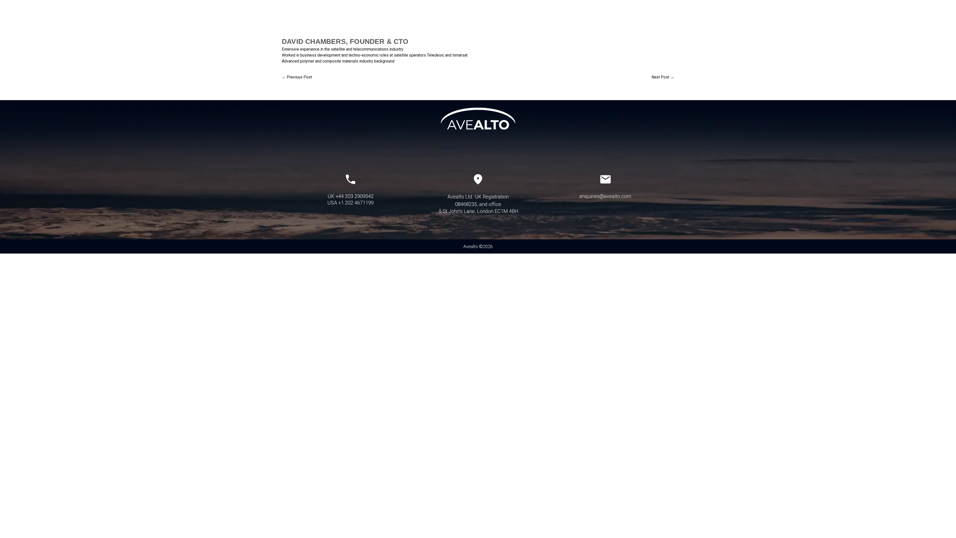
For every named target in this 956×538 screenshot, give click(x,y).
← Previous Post (297, 77)
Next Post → (663, 77)
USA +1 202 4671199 (350, 203)
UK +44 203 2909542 (351, 196)
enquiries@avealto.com (605, 196)
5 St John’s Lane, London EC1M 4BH (478, 211)
